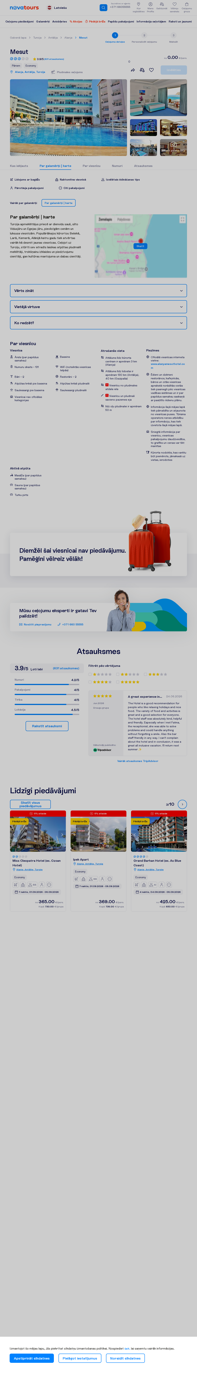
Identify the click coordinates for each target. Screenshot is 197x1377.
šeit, (127, 1348)
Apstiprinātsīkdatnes (32, 1358)
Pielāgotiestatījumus (80, 1358)
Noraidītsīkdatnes (125, 1358)
